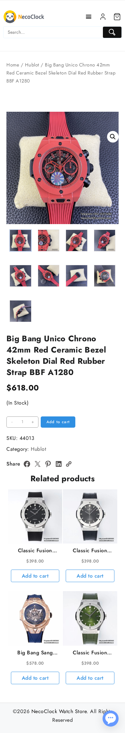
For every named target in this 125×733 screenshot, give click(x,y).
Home (12, 64)
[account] (103, 17)
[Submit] (112, 32)
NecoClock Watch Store (59, 711)
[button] (113, 137)
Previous (14, 197)
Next (111, 197)
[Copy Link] (68, 464)
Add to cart (58, 422)
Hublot (32, 64)
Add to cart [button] (35, 576)
